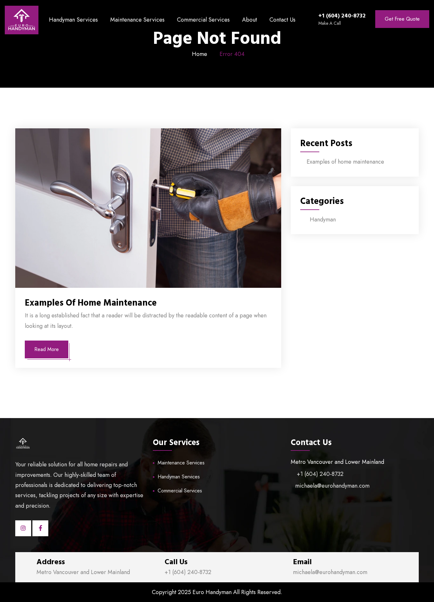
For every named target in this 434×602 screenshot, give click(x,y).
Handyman (323, 219)
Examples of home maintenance (91, 303)
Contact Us (282, 20)
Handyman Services (73, 20)
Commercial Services (203, 20)
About (249, 20)
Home (199, 54)
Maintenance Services (137, 20)
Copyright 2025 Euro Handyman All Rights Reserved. (217, 592)
